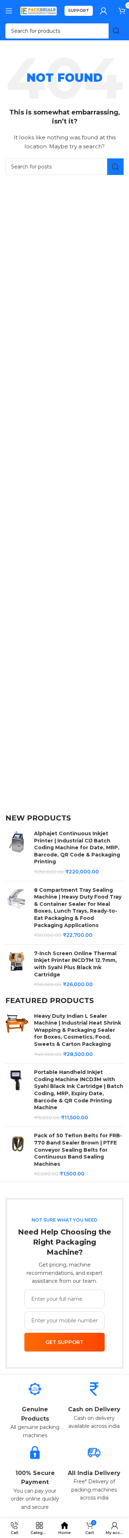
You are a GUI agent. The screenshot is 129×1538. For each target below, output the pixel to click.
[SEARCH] (116, 31)
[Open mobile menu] (9, 11)
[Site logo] (38, 10)
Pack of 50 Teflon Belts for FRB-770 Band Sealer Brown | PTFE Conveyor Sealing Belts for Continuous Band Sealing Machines (78, 1149)
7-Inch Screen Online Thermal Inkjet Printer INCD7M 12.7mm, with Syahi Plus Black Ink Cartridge (75, 964)
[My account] (103, 11)
